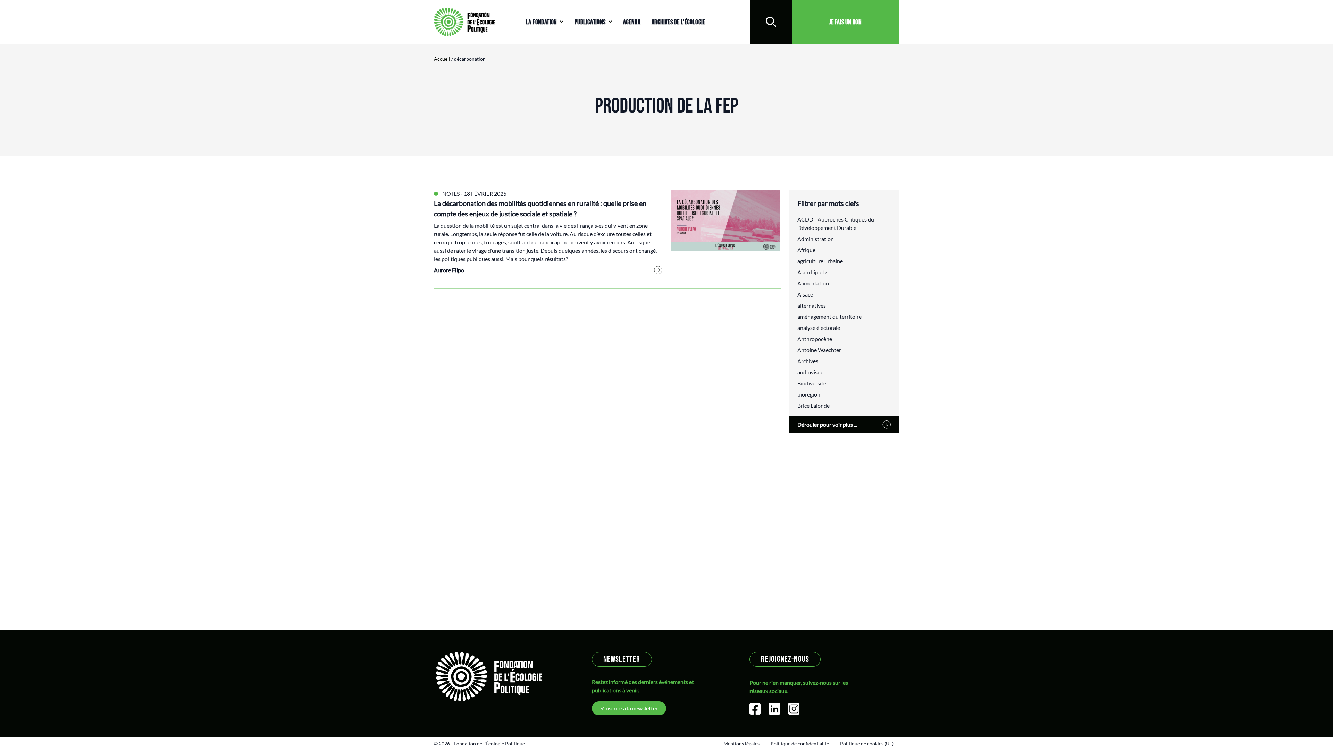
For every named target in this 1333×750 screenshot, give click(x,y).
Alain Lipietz (812, 272)
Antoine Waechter (819, 350)
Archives (807, 361)
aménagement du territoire (829, 316)
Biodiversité (811, 383)
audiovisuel (811, 372)
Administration (815, 238)
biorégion (808, 394)
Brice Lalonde (813, 405)
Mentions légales (741, 744)
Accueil (442, 59)
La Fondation (541, 22)
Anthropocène (814, 338)
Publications (590, 22)
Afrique (806, 250)
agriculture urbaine (820, 261)
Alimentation (813, 283)
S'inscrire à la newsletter (629, 708)
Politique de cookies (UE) (867, 744)
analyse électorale (818, 327)
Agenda (631, 22)
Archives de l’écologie (678, 22)
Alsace (805, 294)
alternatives (811, 305)
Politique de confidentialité (800, 744)
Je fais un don (845, 22)
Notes (451, 193)
